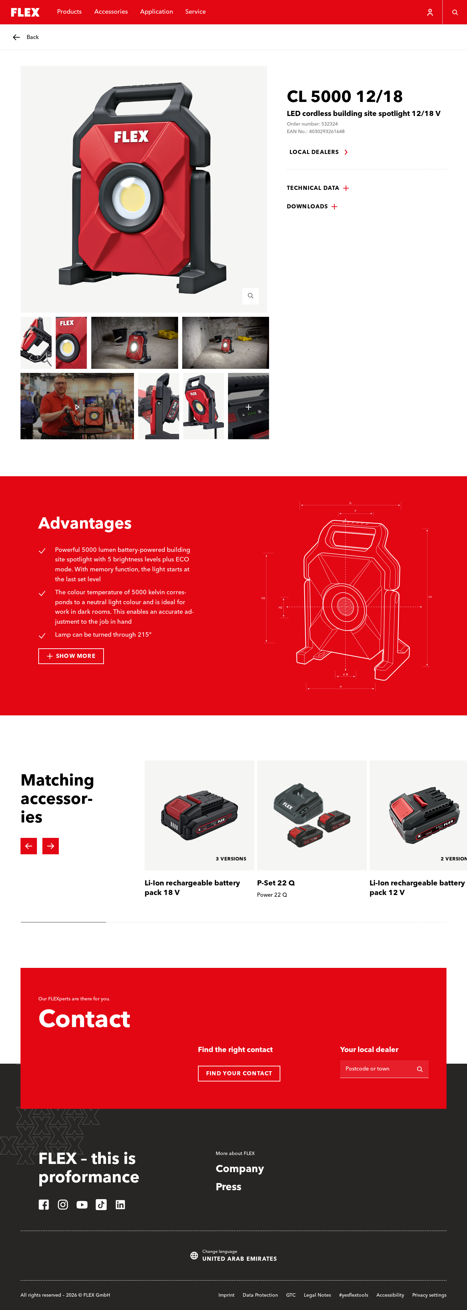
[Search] (454, 12)
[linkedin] (120, 1204)
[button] (318, 188)
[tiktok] (101, 1204)
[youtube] (82, 1204)
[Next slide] (50, 846)
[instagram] (62, 1204)
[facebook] (43, 1204)
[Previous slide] (29, 846)
